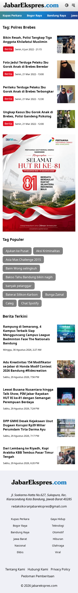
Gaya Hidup (58, 519)
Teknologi (58, 525)
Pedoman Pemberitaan (37, 576)
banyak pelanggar (19, 286)
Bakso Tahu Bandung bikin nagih (29, 277)
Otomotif (58, 532)
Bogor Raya (34, 15)
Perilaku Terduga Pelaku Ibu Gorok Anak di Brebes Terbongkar (28, 89)
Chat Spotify (30, 303)
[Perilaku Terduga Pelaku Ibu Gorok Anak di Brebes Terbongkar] (66, 94)
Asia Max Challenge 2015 (23, 260)
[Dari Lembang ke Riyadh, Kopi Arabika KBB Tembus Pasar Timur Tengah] (66, 455)
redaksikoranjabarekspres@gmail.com (39, 506)
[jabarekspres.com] (31, 5)
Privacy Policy (60, 569)
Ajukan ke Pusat (17, 251)
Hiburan (58, 539)
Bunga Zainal (54, 294)
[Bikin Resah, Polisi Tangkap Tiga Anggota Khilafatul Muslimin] (66, 44)
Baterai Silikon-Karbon (22, 294)
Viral (58, 552)
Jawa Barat (20, 539)
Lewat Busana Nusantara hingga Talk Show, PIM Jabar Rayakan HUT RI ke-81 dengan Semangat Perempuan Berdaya (28, 395)
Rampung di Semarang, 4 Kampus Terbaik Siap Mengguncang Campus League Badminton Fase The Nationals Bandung (26, 334)
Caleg (10, 303)
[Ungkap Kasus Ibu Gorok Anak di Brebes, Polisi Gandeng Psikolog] (66, 119)
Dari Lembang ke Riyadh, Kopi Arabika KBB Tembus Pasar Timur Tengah (28, 452)
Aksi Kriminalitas (48, 251)
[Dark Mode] (67, 5)
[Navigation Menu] (73, 5)
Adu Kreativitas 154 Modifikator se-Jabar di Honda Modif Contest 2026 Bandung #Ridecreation (27, 366)
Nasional (20, 545)
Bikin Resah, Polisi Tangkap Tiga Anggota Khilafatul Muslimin (27, 39)
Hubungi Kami (38, 569)
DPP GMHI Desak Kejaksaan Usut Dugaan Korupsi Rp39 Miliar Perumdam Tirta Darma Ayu (28, 425)
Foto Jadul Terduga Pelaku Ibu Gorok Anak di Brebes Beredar (25, 64)
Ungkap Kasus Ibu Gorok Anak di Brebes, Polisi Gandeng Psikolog (28, 114)
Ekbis (20, 552)
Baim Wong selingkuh (21, 268)
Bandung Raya (56, 15)
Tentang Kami (15, 569)
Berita (8, 49)
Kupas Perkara (12, 15)
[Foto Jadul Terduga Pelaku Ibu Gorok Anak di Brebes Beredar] (66, 69)
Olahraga (58, 545)
